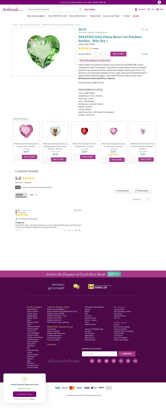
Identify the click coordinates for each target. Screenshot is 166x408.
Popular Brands (32, 309)
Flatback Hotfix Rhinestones (56, 333)
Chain (29, 324)
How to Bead (89, 9)
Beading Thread (32, 318)
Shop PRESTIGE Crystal (57, 16)
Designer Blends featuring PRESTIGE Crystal (62, 311)
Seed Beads (30, 363)
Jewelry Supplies (34, 306)
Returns (87, 311)
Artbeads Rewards (119, 316)
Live (137, 16)
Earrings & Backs (32, 335)
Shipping (88, 309)
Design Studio (95, 16)
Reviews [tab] (19, 195)
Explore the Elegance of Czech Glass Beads (76, 274)
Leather (29, 352)
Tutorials (126, 16)
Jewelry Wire (31, 344)
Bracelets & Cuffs (32, 322)
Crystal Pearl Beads (53, 340)
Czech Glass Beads (33, 333)
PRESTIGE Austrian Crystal (60, 326)
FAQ (86, 313)
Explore (116, 325)
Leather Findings (32, 354)
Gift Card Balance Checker (122, 311)
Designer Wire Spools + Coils (56, 316)
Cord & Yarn (31, 331)
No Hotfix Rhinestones (54, 335)
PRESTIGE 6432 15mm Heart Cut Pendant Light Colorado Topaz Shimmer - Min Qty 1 (55, 146)
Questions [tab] (33, 195)
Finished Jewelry (32, 339)
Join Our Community (120, 337)
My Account (119, 306)
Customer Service (90, 318)
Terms (87, 322)
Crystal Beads (51, 329)
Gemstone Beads (32, 341)
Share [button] (20, 230)
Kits (28, 348)
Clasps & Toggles (32, 329)
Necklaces (30, 359)
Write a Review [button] (143, 191)
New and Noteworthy (77, 16)
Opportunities (89, 335)
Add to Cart (29, 157)
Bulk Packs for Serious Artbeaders (58, 322)
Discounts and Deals (111, 16)
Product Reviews (90, 340)
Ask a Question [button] (123, 191)
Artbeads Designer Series (58, 306)
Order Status (118, 313)
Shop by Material (32, 311)
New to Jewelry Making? (122, 327)
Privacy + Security (91, 320)
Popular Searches (90, 324)
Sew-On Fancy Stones (54, 337)
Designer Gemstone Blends (55, 313)
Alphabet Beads (32, 316)
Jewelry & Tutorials (120, 329)
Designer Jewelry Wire (54, 318)
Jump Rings (31, 346)
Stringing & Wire (32, 365)
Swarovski (51, 344)
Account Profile (119, 309)
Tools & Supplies (32, 367)
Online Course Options (121, 340)
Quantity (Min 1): (84, 54)
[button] (76, 230)
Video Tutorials (119, 333)
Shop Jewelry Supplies (36, 16)
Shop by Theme (32, 313)
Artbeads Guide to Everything (123, 331)
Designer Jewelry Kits (54, 320)
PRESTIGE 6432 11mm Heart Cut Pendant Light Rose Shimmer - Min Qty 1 (143, 146)
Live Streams (118, 335)
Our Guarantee (89, 333)
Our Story (88, 331)
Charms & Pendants (33, 326)
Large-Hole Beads (33, 350)
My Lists (117, 318)
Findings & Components (35, 337)
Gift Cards (88, 316)
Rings (29, 361)
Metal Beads (31, 356)
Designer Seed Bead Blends (56, 309)
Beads (29, 320)
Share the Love (90, 337)
